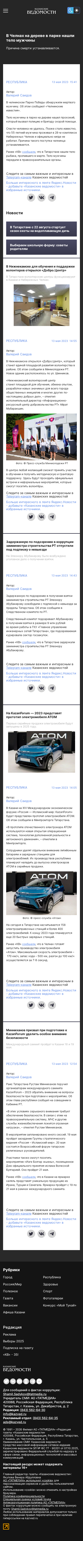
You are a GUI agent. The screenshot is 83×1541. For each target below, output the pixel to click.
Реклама (9, 1334)
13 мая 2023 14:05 (64, 787)
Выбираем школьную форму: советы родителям (39, 247)
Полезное (10, 1291)
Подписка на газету (18, 1348)
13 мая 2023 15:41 (64, 82)
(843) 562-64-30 (32, 1410)
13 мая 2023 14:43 (64, 575)
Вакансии (10, 1305)
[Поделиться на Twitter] (31, 198)
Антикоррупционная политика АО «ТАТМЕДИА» (34, 1502)
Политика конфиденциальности (24, 1496)
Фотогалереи (53, 1298)
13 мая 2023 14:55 (64, 340)
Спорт (48, 1291)
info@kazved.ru (14, 1414)
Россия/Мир (12, 1284)
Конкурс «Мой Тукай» (59, 1305)
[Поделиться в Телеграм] (52, 198)
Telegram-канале (18, 177)
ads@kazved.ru (14, 1422)
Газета (8, 1298)
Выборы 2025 (13, 1341)
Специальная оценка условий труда (27, 1499)
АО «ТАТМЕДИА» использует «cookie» (28, 1480)
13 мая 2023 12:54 (64, 1063)
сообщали (28, 151)
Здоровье (50, 1284)
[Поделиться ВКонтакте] (41, 198)
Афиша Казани (14, 1312)
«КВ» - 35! (10, 1354)
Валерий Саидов (19, 95)
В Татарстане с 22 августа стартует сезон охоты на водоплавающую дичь (39, 229)
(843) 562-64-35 (45, 1418)
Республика (16, 82)
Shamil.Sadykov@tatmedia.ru (25, 1394)
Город (7, 1277)
